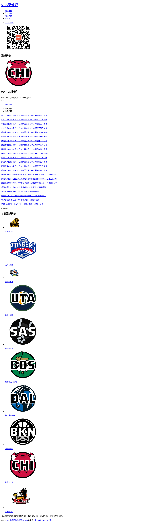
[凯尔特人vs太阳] (22, 378)
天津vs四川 (9, 265)
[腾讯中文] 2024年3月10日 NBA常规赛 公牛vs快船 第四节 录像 (24, 149)
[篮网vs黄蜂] (22, 445)
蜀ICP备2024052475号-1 (43, 520)
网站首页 (8, 11)
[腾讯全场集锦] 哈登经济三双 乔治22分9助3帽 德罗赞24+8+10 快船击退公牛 (29, 183)
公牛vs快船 (9, 482)
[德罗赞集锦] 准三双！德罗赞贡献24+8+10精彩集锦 (20, 200)
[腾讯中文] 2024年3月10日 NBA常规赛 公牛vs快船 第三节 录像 (24, 145)
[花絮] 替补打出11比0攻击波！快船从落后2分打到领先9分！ (23, 204)
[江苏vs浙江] (20, 508)
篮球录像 (8, 13)
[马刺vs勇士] (22, 344)
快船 (6, 104)
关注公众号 (9, 23)
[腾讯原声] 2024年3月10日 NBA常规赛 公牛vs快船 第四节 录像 (24, 170)
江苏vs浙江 (9, 512)
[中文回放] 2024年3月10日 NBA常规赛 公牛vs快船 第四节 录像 (24, 128)
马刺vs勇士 (9, 348)
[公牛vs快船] (22, 478)
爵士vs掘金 (9, 315)
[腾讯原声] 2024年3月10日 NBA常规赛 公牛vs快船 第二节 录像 (24, 162)
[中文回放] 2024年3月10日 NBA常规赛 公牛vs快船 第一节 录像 (24, 115)
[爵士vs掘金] (22, 311)
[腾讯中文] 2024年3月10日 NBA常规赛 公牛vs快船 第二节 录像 (24, 141)
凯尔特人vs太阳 (11, 382)
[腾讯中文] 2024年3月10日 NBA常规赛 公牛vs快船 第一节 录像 (24, 136)
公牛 (10, 104)
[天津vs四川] (22, 261)
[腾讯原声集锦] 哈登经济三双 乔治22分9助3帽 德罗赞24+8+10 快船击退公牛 (29, 179)
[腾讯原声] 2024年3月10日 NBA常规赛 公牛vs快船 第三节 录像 (24, 166)
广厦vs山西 (9, 231)
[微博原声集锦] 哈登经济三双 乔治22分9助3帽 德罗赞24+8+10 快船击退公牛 (29, 175)
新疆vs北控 (9, 282)
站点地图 (18, 520)
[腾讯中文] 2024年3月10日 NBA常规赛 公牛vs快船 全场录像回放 (24, 132)
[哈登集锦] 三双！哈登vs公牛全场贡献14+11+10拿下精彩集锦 (23, 196)
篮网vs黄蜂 (9, 449)
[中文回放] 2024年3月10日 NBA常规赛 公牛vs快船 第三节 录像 (24, 124)
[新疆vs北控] (14, 278)
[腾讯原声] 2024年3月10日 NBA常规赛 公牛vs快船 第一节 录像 (24, 158)
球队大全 (8, 18)
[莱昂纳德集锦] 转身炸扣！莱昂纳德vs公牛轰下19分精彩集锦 (23, 187)
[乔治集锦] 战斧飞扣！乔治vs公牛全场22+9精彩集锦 (20, 191)
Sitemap (25, 520)
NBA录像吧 (9, 5)
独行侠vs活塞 (10, 415)
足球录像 (8, 16)
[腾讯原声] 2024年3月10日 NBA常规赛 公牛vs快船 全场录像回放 (24, 153)
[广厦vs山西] (14, 227)
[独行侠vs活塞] (22, 411)
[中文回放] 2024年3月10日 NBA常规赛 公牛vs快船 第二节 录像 (24, 120)
